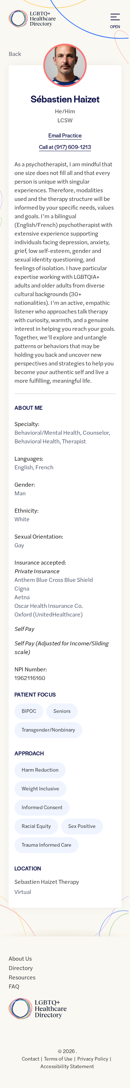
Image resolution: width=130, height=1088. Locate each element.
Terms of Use (58, 1058)
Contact (30, 1058)
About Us (20, 958)
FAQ (14, 986)
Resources (22, 977)
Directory (21, 968)
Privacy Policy (92, 1058)
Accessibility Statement (67, 1066)
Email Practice (65, 135)
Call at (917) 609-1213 (65, 146)
